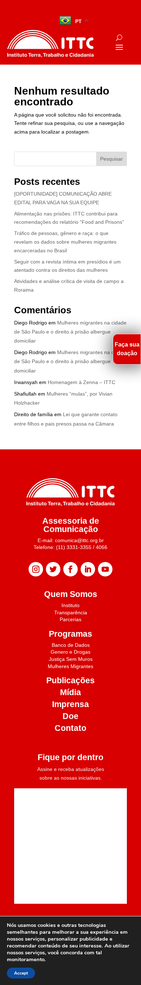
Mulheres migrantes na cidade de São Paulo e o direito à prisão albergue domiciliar (70, 332)
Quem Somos (70, 594)
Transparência (70, 612)
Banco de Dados (71, 645)
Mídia (70, 692)
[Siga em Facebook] (70, 569)
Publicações (70, 680)
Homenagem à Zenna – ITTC (81, 382)
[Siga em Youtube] (105, 569)
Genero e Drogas (70, 652)
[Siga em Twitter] (53, 569)
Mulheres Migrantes (70, 666)
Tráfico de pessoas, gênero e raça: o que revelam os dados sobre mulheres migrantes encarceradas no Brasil (65, 241)
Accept (21, 973)
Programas (70, 633)
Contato (70, 728)
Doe (70, 716)
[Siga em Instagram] (36, 569)
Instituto (70, 605)
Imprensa (70, 704)
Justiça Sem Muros (71, 659)
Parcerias (70, 619)
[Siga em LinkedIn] (88, 569)
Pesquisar (111, 159)
